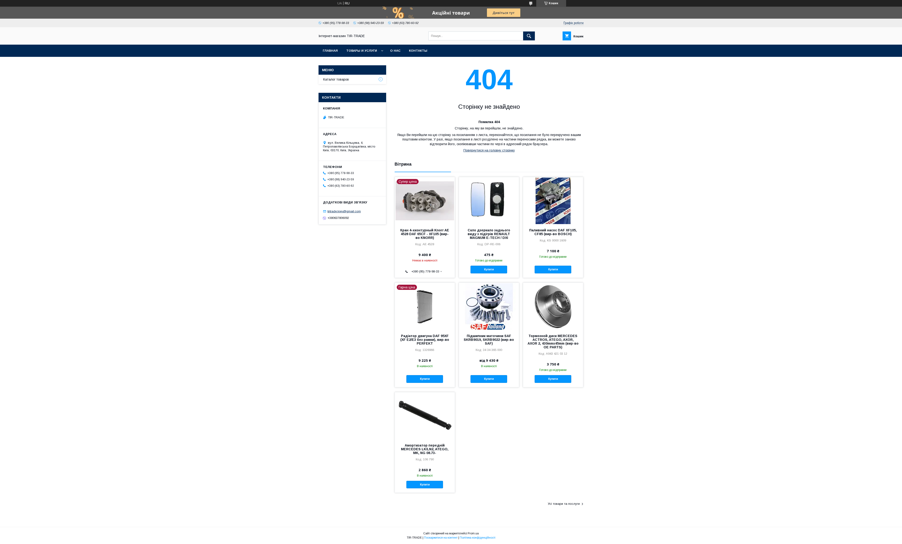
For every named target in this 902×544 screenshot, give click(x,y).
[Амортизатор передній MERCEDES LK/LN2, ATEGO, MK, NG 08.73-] (425, 415)
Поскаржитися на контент (441, 537)
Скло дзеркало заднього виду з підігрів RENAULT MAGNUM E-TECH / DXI (489, 234)
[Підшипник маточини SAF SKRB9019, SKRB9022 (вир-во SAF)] (489, 306)
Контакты (418, 50)
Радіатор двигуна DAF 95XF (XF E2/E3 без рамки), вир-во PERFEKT (424, 339)
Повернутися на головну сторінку (489, 150)
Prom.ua (473, 533)
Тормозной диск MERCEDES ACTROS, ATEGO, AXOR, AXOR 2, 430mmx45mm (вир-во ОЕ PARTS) (553, 341)
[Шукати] (529, 35)
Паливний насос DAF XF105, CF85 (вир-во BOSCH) (553, 232)
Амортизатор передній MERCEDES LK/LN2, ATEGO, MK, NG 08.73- (424, 449)
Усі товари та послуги (564, 503)
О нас (395, 50)
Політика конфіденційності (477, 537)
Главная (330, 50)
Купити (489, 269)
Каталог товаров (336, 79)
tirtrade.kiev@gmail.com (344, 211)
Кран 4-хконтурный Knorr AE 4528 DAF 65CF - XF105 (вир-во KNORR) (424, 234)
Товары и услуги (361, 50)
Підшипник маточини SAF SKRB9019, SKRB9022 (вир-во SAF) (489, 339)
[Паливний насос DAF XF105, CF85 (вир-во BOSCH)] (553, 200)
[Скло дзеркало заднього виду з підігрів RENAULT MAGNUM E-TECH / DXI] (489, 200)
